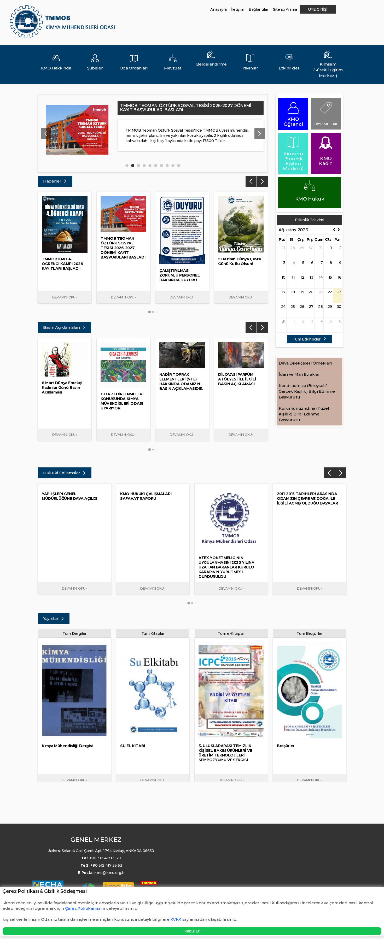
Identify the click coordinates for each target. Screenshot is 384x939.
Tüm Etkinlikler (307, 339)
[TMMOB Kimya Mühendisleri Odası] (63, 24)
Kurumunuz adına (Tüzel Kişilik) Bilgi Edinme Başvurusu (304, 414)
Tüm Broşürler (309, 633)
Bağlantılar (258, 9)
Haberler (52, 181)
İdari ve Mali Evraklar (299, 374)
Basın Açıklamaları (62, 327)
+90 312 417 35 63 (106, 865)
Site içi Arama (285, 9)
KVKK (175, 919)
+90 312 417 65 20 (105, 858)
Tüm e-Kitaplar (231, 633)
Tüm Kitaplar (153, 633)
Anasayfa (218, 9)
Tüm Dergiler (74, 633)
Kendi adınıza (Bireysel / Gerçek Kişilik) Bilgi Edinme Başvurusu (307, 391)
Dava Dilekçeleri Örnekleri (305, 363)
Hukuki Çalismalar (62, 472)
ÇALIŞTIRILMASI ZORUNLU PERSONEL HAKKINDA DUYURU (181, 105)
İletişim (237, 9)
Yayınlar (51, 618)
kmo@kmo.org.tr (109, 872)
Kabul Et (192, 931)
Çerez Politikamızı (84, 908)
